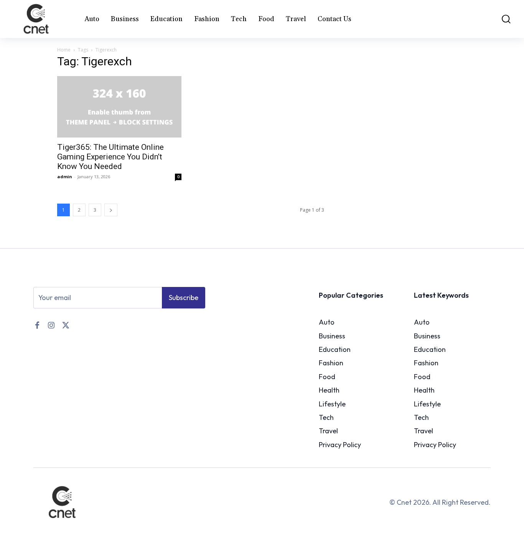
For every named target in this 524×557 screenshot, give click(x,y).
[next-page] (110, 210)
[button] (501, 19)
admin (64, 176)
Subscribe (183, 297)
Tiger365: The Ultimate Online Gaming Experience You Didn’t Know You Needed (110, 157)
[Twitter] (65, 324)
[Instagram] (51, 324)
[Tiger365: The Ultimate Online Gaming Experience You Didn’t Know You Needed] (119, 107)
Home (64, 49)
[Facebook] (37, 324)
